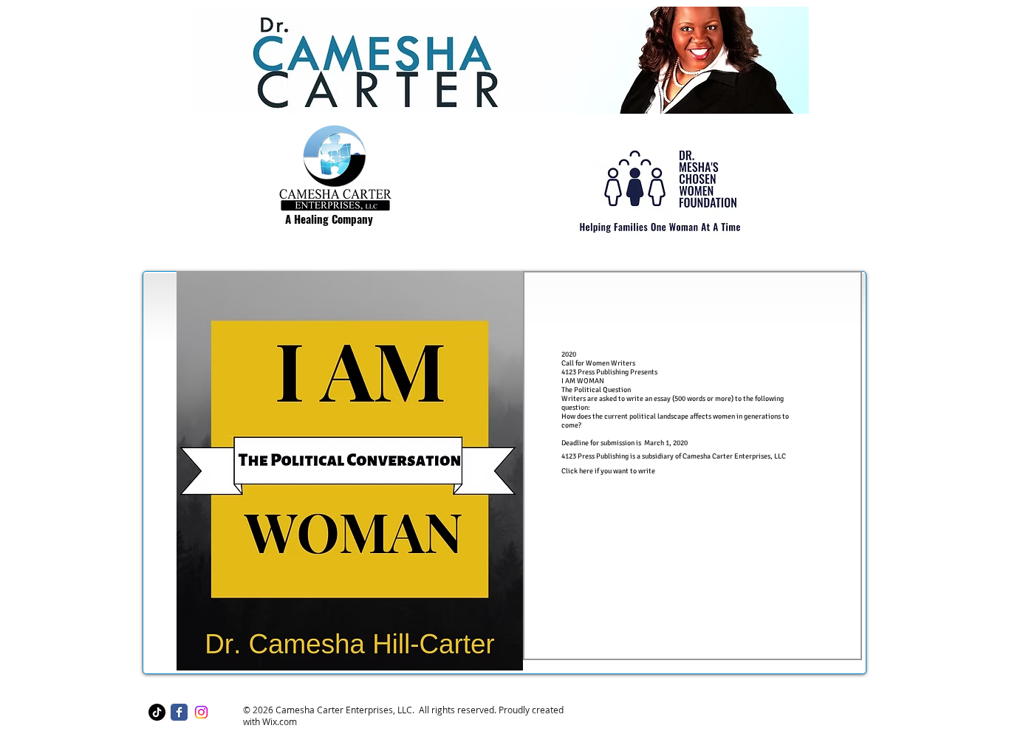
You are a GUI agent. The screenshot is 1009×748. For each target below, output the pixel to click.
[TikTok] (156, 712)
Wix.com (279, 721)
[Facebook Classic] (179, 712)
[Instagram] (201, 712)
